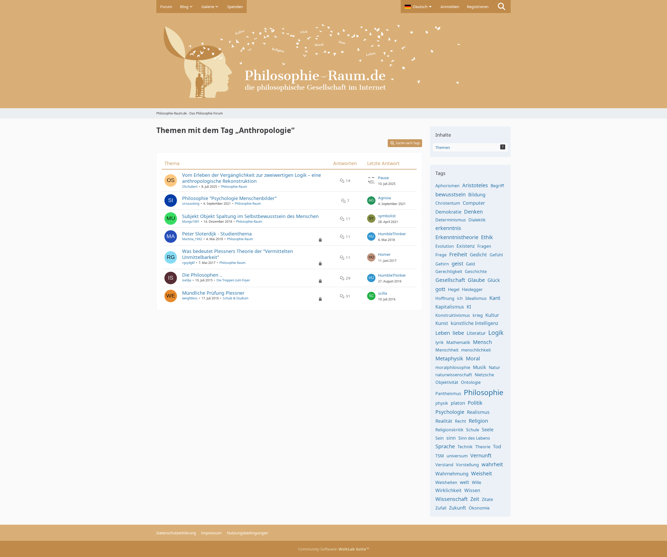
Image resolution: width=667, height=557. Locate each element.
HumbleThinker (392, 233)
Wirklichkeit (448, 490)
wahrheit (492, 464)
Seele (487, 429)
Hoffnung (444, 298)
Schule (472, 430)
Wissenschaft (451, 498)
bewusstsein (450, 194)
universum (457, 456)
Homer (384, 254)
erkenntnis (448, 228)
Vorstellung (467, 465)
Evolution (444, 246)
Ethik (487, 237)
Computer (474, 203)
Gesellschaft (450, 279)
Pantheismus (448, 393)
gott (440, 289)
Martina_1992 (192, 239)
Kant (494, 297)
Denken (473, 211)
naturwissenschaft (453, 375)
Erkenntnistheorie (456, 237)
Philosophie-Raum (234, 186)
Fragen (484, 246)
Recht (460, 421)
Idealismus (476, 298)
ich (460, 298)
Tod (497, 446)
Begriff (497, 186)
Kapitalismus (449, 307)
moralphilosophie (452, 367)
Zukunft (457, 508)
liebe (458, 332)
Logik (495, 332)
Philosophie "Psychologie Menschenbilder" (229, 198)
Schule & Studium (235, 298)
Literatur (476, 333)
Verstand (444, 465)
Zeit (474, 498)
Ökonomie (479, 508)
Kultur (492, 315)
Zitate (487, 499)
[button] (419, 6)
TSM (439, 456)
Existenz (465, 246)
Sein (439, 438)
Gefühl (496, 255)
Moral (473, 358)
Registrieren (478, 6)
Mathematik (458, 342)
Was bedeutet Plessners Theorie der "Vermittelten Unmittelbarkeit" (237, 254)
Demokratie (448, 212)
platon (458, 403)
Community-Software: (333, 549)
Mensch (482, 342)
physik (441, 403)
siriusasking (190, 203)
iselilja (186, 280)
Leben (442, 332)
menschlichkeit (476, 350)
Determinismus (450, 220)
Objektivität (446, 382)
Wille (476, 482)
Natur (494, 367)
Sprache (445, 446)
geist (457, 263)
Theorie (482, 447)
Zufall (440, 508)
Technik (465, 447)
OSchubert (189, 186)
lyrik (439, 342)
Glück (493, 280)
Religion (478, 420)
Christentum (447, 203)
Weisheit (481, 473)
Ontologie (471, 382)
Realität (443, 421)
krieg (478, 315)
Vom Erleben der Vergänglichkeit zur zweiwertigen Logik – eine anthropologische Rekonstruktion (251, 178)
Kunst (441, 323)
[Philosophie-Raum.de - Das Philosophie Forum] (333, 60)
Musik (479, 367)
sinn (451, 438)
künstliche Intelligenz (474, 323)
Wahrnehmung (451, 473)
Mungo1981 (191, 221)
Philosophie (483, 392)
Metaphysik (449, 358)
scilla (382, 293)
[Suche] (501, 6)
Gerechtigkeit (448, 271)
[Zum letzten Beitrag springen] (371, 180)
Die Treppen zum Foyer (233, 280)
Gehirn (442, 264)
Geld (470, 264)
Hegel (453, 289)
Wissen (472, 490)
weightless (189, 298)
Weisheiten (446, 482)
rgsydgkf (188, 263)
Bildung (476, 194)
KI (469, 307)
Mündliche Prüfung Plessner (213, 293)
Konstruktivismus (452, 315)
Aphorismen (447, 186)
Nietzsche (484, 375)
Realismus (478, 412)
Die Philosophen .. (202, 275)
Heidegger (472, 289)
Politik (475, 402)
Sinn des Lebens (474, 438)
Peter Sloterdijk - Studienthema (217, 234)
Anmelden (450, 6)
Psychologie (449, 411)
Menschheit (447, 350)
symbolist (387, 215)
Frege (441, 255)
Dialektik (477, 220)
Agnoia (384, 197)
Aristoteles (475, 185)
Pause (383, 177)
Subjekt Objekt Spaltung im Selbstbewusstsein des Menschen (250, 216)
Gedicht (478, 254)
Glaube (476, 279)
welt (464, 482)
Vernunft (480, 455)
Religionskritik (449, 430)
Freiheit (458, 254)
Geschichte (476, 271)
